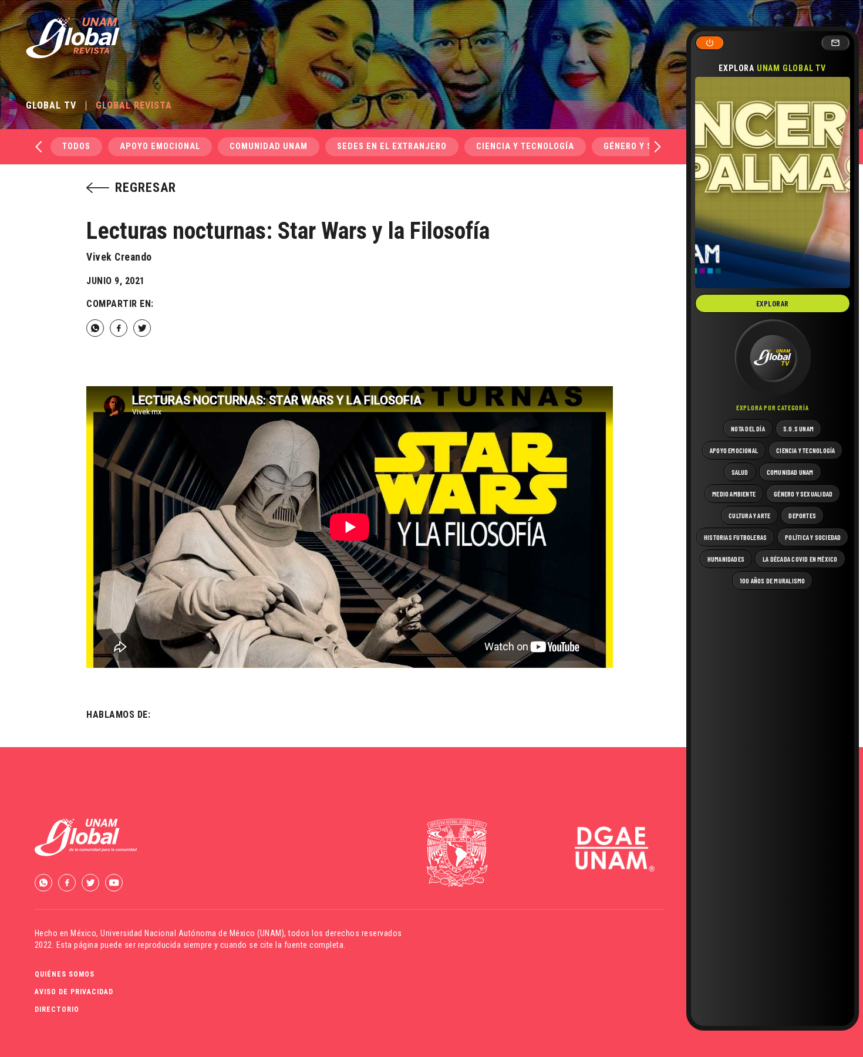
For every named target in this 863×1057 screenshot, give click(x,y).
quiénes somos (65, 974)
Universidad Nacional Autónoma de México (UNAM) (192, 933)
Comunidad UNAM (269, 146)
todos (76, 146)
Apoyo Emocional (160, 146)
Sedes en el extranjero (392, 146)
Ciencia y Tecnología (525, 146)
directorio (57, 1009)
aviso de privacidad (74, 992)
